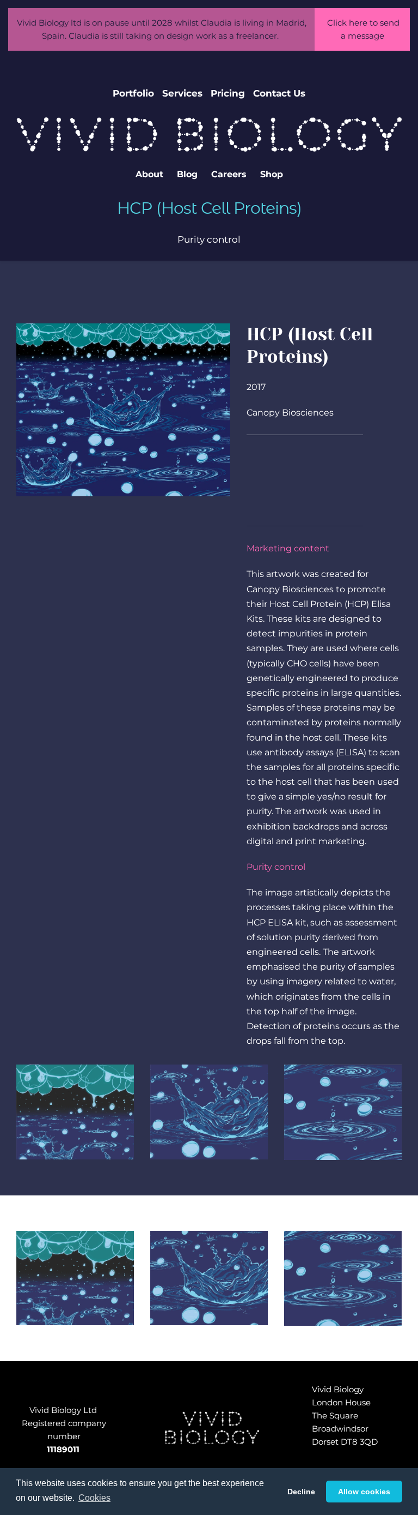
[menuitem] (133, 93)
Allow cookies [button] (364, 1491)
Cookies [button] (94, 1497)
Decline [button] (301, 1491)
